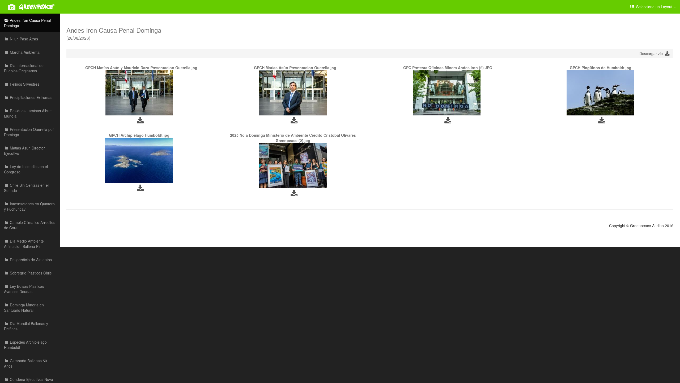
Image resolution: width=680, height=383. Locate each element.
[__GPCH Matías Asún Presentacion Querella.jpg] (293, 92)
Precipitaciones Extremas (30, 97)
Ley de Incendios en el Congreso (26, 169)
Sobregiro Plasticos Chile (30, 273)
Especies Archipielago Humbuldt (25, 344)
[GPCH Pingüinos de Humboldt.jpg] (600, 92)
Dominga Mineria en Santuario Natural (24, 307)
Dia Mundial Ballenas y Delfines (26, 326)
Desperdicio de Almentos (30, 259)
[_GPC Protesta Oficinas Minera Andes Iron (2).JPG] (447, 92)
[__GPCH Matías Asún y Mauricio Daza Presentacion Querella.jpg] (139, 92)
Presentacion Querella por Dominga (29, 132)
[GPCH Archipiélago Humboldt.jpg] (139, 160)
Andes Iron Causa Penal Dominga (27, 23)
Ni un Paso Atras (23, 38)
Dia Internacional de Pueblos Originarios (24, 68)
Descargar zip (652, 53)
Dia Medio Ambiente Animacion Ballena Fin (24, 243)
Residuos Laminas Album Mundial (28, 113)
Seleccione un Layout (653, 6)
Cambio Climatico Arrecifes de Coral (29, 225)
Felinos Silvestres (24, 84)
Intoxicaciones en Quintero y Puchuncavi (29, 206)
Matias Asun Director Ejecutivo (24, 150)
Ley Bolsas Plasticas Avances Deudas (24, 289)
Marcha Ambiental (24, 52)
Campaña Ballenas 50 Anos (25, 363)
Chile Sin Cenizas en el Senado (26, 187)
